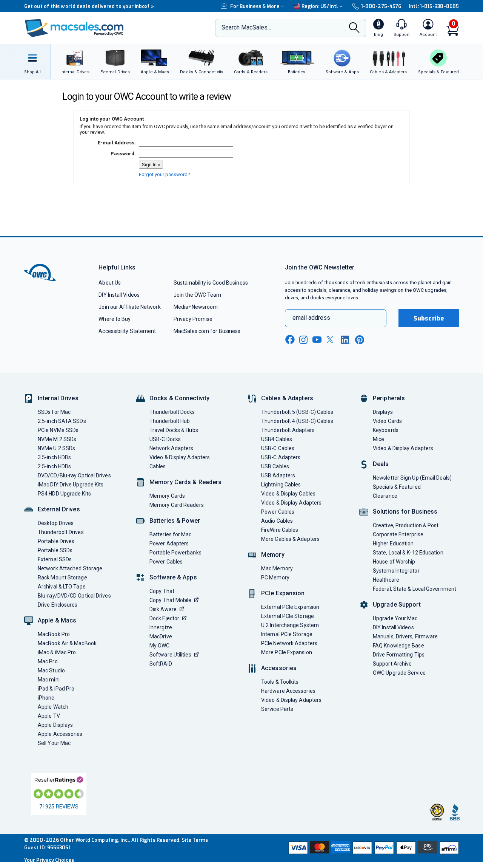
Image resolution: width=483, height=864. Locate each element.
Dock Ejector (164, 618)
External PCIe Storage (287, 616)
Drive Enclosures (57, 605)
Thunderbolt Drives (61, 532)
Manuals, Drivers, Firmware (405, 636)
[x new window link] (331, 339)
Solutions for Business (405, 511)
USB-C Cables (277, 448)
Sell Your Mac (54, 743)
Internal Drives (58, 398)
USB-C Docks (165, 439)
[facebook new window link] (290, 340)
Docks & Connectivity (179, 398)
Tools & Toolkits (279, 682)
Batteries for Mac (170, 534)
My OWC (159, 646)
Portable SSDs (55, 550)
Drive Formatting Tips (399, 655)
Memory (273, 554)
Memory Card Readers (176, 505)
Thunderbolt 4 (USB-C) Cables (297, 421)
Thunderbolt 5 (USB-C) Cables (297, 412)
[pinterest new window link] (359, 339)
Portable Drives (56, 541)
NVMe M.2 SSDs (57, 439)
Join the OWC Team (198, 295)
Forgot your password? (164, 174)
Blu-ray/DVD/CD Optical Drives (74, 596)
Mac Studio (51, 670)
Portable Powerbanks (175, 553)
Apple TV (49, 716)
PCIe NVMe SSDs (58, 430)
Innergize (160, 627)
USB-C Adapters (280, 457)
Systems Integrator (396, 571)
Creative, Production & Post (405, 525)
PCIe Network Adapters (289, 643)
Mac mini (49, 680)
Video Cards (387, 421)
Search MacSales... (246, 27)
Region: (319, 6)
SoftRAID (160, 664)
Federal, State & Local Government (414, 589)
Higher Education (393, 543)
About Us (109, 283)
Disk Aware (163, 609)
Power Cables (166, 562)
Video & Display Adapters (179, 457)
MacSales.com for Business (207, 331)
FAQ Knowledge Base (398, 646)
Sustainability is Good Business (211, 283)
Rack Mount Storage (62, 577)
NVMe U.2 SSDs (56, 448)
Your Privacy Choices (49, 860)
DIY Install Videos (119, 295)
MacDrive (160, 636)
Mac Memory (277, 568)
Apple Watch (53, 707)
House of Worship (394, 562)
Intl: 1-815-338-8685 (434, 6)
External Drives (59, 509)
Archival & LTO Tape (62, 587)
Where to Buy (114, 319)
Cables (157, 466)
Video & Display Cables (288, 494)
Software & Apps (173, 577)
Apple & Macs (57, 620)
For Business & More (255, 6)
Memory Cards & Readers (185, 482)
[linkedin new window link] (346, 340)
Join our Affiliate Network (129, 307)
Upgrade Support (397, 604)
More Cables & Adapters (290, 539)
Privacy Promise (193, 319)
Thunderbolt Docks (172, 412)
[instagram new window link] (303, 340)
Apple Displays (55, 725)
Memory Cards (167, 496)
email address (311, 317)
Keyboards (385, 430)
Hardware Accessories (288, 691)
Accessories (279, 668)
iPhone (46, 698)
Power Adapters (169, 543)
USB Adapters (278, 475)
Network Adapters (171, 448)
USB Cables (275, 466)
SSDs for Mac (54, 412)
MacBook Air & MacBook (67, 643)
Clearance (385, 496)
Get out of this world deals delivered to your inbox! (89, 6)
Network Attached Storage (70, 568)
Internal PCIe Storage (286, 634)
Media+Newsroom (196, 307)
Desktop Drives (56, 523)
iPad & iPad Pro (56, 689)
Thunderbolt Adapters (288, 430)
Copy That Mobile (170, 600)
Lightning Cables (281, 485)
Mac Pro (48, 661)
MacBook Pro (54, 634)
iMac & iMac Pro (57, 652)
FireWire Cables (279, 530)
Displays (383, 412)
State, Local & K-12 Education (408, 553)
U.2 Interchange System (290, 625)
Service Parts (277, 709)
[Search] (354, 28)
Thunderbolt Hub (169, 421)
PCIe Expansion (283, 593)
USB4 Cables (276, 439)
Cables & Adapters (287, 398)
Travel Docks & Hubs (173, 430)
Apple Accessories (60, 734)
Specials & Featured (397, 487)
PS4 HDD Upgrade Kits (64, 494)
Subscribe (429, 318)
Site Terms (195, 840)
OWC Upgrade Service (399, 673)
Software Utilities (170, 655)
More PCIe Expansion (286, 652)
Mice (378, 439)
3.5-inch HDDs (54, 457)
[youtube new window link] (317, 339)
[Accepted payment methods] (372, 847)
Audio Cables (277, 521)
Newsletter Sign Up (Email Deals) (412, 478)
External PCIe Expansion (290, 607)
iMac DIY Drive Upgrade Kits (70, 485)
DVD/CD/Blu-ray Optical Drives (74, 475)
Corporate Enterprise (398, 534)
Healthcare (386, 580)
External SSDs (55, 559)
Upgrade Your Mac (395, 618)
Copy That (161, 591)
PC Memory (275, 577)
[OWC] (74, 28)
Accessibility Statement (127, 331)
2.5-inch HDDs (54, 466)
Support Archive (392, 664)
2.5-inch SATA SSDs (62, 421)
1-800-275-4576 (381, 6)
